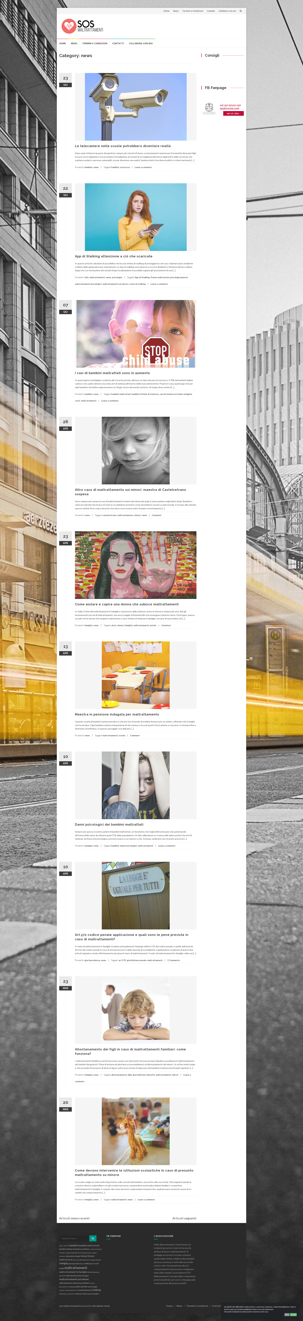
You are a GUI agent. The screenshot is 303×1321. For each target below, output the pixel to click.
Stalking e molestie (66, 1294)
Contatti (211, 10)
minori (137, 515)
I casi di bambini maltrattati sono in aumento (112, 373)
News (176, 10)
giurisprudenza (92, 960)
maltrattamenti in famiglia (73, 1272)
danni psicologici (128, 845)
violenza (78, 1294)
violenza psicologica (90, 1294)
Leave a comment (143, 167)
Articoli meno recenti (74, 1218)
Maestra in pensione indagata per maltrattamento (117, 714)
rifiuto (287, 1314)
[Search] (92, 1238)
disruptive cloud (101, 1305)
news (96, 167)
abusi (61, 1246)
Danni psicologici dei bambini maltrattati (109, 824)
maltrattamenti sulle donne (71, 1283)
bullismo (86, 1249)
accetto (293, 1314)
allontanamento (119, 1075)
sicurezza (125, 167)
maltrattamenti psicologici (88, 284)
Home (166, 10)
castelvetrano (109, 515)
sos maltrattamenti (69, 1305)
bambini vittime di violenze (145, 394)
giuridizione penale (136, 960)
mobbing (71, 1287)
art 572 (122, 960)
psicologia (117, 277)
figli (130, 1075)
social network (70, 1290)
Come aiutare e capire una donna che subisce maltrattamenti (127, 604)
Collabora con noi (227, 10)
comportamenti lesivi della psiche (78, 1253)
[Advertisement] (184, 26)
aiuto (113, 625)
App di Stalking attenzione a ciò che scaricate (114, 256)
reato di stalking (137, 284)
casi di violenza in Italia (171, 394)
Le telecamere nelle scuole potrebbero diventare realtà (123, 146)
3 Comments (173, 960)
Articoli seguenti (184, 1218)
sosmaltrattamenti (84, 1290)
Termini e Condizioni (192, 10)
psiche (153, 625)
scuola (122, 735)
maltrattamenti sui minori (115, 284)
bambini (88, 167)
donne (120, 625)
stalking (96, 1290)
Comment (156, 515)
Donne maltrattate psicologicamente (169, 277)
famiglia (88, 625)
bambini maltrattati (121, 394)
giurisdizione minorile (144, 1075)
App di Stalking (142, 277)
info (87, 277)
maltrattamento (125, 515)
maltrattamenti (97, 277)
